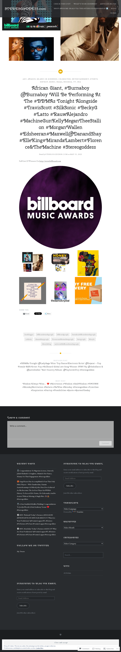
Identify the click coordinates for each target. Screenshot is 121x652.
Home (113, 13)
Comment (105, 443)
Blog (113, 8)
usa (79, 82)
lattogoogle (81, 339)
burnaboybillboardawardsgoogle (83, 334)
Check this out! (62, 4)
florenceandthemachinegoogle (62, 339)
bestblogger (29, 334)
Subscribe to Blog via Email (83, 463)
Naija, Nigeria (64, 82)
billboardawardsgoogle (45, 334)
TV (74, 82)
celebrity (29, 339)
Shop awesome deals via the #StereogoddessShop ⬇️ (81, 8)
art (25, 79)
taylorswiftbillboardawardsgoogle (67, 344)
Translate (80, 512)
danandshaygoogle (42, 339)
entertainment (80, 79)
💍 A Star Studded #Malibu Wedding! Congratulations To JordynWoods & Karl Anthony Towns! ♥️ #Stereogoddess (36, 507)
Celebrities (64, 79)
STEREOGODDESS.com (25, 8)
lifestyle (91, 339)
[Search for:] (83, 555)
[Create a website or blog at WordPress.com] (60, 635)
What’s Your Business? (85, 4)
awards (32, 79)
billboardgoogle (62, 334)
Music (52, 82)
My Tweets (21, 551)
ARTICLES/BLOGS (108, 4)
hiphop (44, 82)
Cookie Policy (39, 648)
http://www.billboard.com (50, 161)
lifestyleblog (46, 344)
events (94, 79)
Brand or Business (47, 79)
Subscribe (69, 486)
